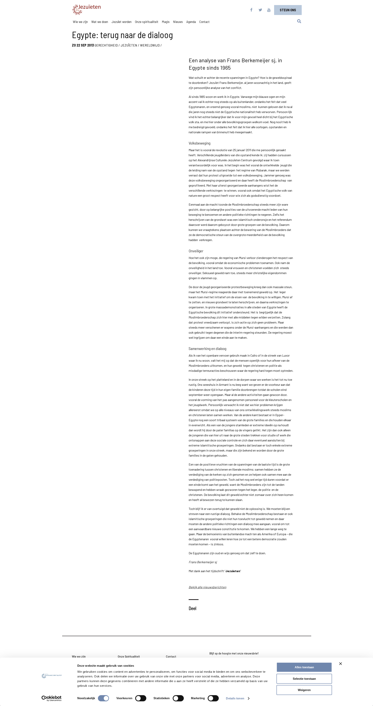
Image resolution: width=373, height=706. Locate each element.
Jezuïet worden (122, 21)
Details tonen (235, 698)
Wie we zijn (80, 21)
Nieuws (178, 21)
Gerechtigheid (106, 45)
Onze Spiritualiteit (129, 656)
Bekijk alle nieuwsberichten (207, 587)
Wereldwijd (150, 45)
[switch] (140, 698)
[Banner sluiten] (340, 663)
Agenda (191, 21)
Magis (166, 21)
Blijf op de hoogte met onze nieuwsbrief (234, 653)
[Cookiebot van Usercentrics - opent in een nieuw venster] (52, 698)
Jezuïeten (129, 45)
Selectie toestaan (304, 678)
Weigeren (304, 690)
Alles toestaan (304, 667)
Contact (204, 21)
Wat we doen (99, 21)
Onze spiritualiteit (146, 21)
